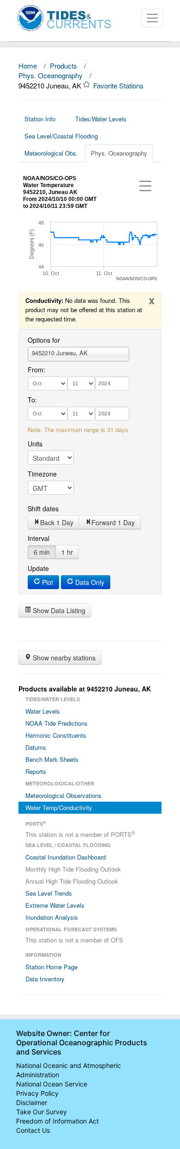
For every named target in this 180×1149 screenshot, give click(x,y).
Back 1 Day (56, 522)
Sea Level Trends (48, 893)
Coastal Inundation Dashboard (65, 857)
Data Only (88, 582)
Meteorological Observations (63, 795)
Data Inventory (45, 978)
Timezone (42, 473)
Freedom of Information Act (57, 1121)
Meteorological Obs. (51, 153)
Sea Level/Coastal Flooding (61, 136)
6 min (42, 552)
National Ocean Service (51, 1084)
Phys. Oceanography (50, 75)
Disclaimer (31, 1102)
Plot (46, 582)
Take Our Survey (41, 1112)
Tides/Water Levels (100, 118)
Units (35, 443)
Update (38, 568)
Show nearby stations (63, 657)
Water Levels (42, 711)
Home (27, 65)
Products (63, 65)
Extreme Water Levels (54, 905)
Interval (38, 538)
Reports (35, 771)
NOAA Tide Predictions (56, 723)
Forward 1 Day (113, 522)
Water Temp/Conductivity (58, 807)
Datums (35, 747)
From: (36, 369)
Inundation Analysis (51, 917)
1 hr (67, 552)
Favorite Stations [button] (119, 85)
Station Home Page (51, 966)
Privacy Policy (37, 1093)
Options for (44, 340)
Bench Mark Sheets (51, 759)
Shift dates (43, 508)
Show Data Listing (58, 610)
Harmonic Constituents (55, 735)
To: (32, 399)
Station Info (39, 118)
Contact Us (33, 1130)
